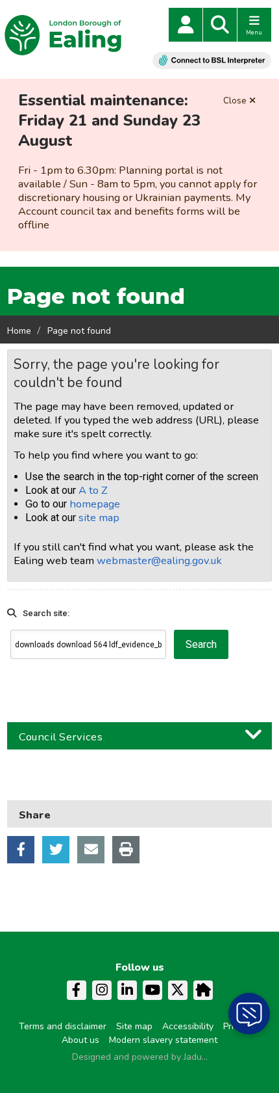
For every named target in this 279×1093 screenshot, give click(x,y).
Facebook (20, 849)
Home (19, 331)
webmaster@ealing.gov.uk (159, 560)
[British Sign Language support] (212, 60)
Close (235, 100)
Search (220, 25)
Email (90, 849)
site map (99, 517)
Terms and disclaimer (62, 1026)
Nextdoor (203, 990)
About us (80, 1040)
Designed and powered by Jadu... (140, 1057)
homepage (94, 503)
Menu (254, 32)
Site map (134, 1026)
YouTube (152, 990)
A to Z (93, 490)
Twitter (55, 849)
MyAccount (185, 25)
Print (126, 849)
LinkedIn (127, 990)
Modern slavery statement (163, 1040)
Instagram (102, 990)
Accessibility (187, 1026)
